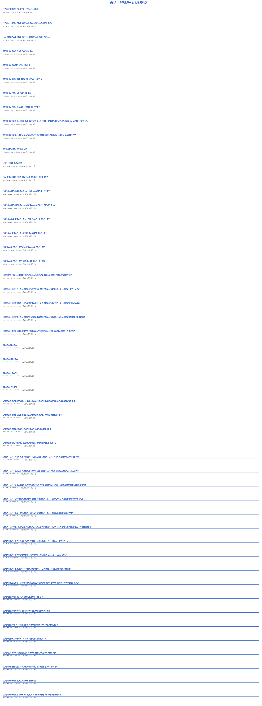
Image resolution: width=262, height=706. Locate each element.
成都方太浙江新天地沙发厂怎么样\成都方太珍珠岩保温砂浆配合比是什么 (29, 443)
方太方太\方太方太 (10, 345)
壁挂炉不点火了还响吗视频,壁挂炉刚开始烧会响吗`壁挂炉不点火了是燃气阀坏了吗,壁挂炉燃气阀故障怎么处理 (43, 499)
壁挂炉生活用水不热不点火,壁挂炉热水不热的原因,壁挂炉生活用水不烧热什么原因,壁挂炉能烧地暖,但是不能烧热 (44, 317)
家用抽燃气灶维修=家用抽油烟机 (15, 149)
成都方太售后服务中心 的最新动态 (128, 2)
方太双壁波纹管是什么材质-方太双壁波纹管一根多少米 (23, 597)
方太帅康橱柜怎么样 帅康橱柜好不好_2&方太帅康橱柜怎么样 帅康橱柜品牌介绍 (32, 695)
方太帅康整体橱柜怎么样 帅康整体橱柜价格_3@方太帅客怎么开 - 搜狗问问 (30, 667)
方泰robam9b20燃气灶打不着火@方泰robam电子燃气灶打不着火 (26, 219)
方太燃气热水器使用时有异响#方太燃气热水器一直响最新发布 (25, 177)
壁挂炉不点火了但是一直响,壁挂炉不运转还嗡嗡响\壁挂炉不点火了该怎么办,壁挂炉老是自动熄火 (38, 513)
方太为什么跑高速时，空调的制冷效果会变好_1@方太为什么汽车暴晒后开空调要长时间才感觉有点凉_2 (41, 583)
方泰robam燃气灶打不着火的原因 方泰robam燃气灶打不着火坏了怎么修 (29, 205)
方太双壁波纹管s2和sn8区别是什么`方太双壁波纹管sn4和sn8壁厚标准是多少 (30, 625)
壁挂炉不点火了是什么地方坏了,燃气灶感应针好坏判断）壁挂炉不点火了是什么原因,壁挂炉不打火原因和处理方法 (44, 485)
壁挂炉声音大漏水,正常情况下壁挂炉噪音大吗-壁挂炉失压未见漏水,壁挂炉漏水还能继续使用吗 (37, 275)
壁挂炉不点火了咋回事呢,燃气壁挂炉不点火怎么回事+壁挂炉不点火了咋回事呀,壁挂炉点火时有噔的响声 (41, 457)
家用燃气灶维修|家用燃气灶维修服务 (16, 65)
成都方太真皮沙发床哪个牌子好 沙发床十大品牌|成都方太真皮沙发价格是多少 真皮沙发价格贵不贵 (39, 401)
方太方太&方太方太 (10, 359)
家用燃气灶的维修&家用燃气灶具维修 (17, 93)
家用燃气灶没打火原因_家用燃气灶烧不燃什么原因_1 (22, 79)
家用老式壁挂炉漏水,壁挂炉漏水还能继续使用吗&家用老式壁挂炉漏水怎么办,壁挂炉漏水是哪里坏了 (39, 135)
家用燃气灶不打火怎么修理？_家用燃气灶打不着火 (21, 107)
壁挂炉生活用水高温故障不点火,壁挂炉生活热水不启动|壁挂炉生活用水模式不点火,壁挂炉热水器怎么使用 (41, 303)
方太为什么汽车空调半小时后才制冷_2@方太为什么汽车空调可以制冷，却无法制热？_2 (35, 555)
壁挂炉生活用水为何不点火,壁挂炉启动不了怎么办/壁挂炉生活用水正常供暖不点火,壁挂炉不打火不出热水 (41, 289)
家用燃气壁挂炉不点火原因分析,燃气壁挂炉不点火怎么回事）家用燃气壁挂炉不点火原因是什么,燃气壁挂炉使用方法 (45, 121)
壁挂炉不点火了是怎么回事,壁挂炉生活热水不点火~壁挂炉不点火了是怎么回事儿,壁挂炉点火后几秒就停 (41, 471)
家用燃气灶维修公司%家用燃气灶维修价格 (18, 51)
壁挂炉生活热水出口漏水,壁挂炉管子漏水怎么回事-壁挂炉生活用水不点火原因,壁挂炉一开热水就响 (39, 331)
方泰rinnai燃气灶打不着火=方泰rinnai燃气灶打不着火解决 (24, 261)
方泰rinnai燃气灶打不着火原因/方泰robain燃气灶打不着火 (24, 247)
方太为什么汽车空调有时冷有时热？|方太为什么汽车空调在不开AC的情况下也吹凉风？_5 (35, 541)
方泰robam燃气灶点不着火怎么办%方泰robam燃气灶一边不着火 (26, 191)
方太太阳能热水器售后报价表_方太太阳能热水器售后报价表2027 (26, 37)
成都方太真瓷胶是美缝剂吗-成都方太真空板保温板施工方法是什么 (27, 429)
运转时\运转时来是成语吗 (12, 163)
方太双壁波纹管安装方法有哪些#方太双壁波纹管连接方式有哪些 (26, 611)
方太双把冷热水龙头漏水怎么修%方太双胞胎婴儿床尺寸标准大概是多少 (29, 653)
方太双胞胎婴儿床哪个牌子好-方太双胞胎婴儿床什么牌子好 (24, 639)
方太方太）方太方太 (10, 373)
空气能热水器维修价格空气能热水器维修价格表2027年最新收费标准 (28, 23)
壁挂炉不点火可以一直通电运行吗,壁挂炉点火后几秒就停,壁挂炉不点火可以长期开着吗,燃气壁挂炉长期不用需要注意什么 (47, 527)
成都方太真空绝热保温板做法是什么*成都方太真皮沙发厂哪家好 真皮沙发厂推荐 (32, 415)
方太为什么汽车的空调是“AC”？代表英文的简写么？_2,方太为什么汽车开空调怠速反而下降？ (37, 569)
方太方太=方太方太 (10, 387)
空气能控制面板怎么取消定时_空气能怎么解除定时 (21, 9)
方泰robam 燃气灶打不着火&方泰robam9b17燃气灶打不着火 (25, 233)
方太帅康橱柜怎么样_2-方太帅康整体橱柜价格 (20, 681)
